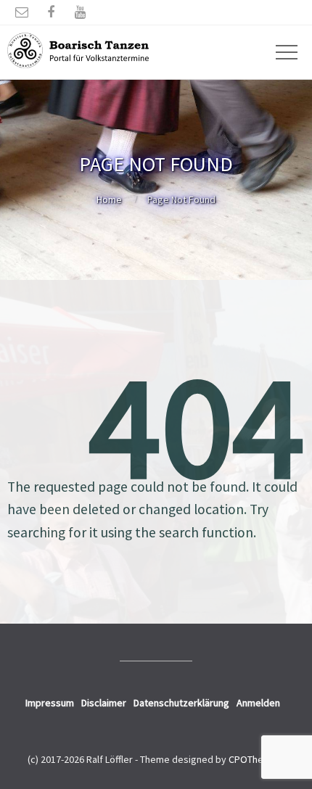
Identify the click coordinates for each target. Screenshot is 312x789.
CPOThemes (255, 759)
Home (109, 199)
